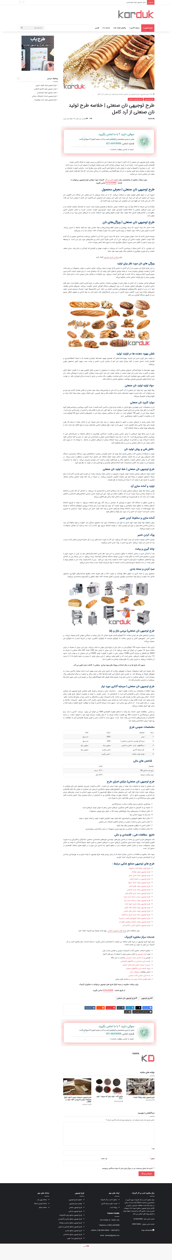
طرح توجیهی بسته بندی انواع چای (137, 893)
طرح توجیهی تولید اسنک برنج (139, 882)
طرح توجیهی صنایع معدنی (73, 1230)
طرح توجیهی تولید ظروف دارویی (46, 85)
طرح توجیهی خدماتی (75, 1211)
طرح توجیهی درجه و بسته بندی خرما (137, 896)
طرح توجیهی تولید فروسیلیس (47, 92)
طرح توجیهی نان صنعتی (126, 998)
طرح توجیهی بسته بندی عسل (139, 875)
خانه (151, 94)
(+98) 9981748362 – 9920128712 (108, 1230)
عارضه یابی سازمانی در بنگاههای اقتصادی (135, 961)
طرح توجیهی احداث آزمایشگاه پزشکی (44, 96)
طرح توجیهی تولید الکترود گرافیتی (45, 89)
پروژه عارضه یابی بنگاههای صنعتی (138, 968)
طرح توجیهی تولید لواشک (141, 871)
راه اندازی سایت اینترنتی (135, 957)
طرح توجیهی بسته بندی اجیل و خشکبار (136, 914)
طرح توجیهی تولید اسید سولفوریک (45, 100)
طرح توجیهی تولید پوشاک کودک (143, 1097)
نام (153, 1148)
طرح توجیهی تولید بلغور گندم (139, 886)
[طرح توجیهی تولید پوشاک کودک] (140, 1086)
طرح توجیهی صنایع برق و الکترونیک (70, 1215)
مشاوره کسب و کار (112, 179)
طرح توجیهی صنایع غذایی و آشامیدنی (136, 925)
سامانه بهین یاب (136, 979)
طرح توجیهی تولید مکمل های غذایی (137, 911)
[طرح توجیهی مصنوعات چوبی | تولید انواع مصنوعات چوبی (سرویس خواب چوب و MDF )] (77, 1086)
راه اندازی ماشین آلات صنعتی (139, 975)
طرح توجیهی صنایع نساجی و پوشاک (70, 1223)
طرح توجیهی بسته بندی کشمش (138, 889)
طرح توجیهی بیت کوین (74, 1238)
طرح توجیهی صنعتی (135, 99)
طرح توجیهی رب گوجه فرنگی (140, 879)
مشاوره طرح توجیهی (75, 1199)
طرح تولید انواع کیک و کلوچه (139, 868)
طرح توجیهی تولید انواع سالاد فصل (137, 907)
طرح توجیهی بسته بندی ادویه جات (137, 904)
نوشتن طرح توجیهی (111, 257)
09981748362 (136, 1224)
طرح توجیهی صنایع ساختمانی (72, 1234)
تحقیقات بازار (134, 972)
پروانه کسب (113, 1207)
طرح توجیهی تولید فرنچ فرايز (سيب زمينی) (134, 918)
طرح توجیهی (148, 28)
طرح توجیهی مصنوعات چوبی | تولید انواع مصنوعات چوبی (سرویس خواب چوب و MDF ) (77, 1099)
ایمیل (152, 1158)
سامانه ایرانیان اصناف (40, 1203)
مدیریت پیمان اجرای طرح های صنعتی (136, 964)
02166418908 (111, 183)
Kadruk (150, 119)
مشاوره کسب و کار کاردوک (109, 1199)
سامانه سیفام (43, 1207)
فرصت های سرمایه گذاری (109, 1203)
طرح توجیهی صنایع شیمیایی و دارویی (70, 1226)
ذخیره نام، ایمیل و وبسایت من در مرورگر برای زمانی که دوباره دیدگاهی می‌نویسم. (127, 1168)
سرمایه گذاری (135, 28)
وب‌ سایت (104, 1158)
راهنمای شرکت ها (120, 28)
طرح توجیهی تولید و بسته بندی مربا (137, 900)
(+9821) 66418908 (113, 1225)
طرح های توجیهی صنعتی (117, 930)
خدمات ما (107, 28)
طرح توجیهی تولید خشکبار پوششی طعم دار (134, 921)
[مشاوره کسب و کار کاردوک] (135, 14)
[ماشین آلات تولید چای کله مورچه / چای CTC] (109, 1086)
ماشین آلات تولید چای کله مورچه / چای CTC (110, 1097)
